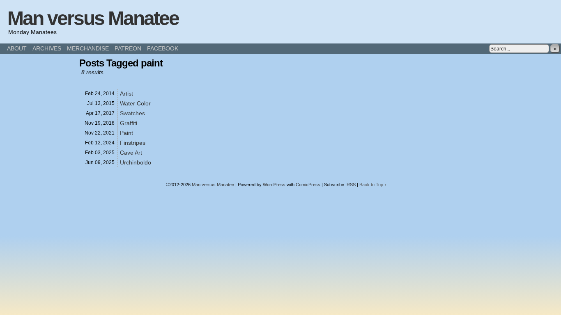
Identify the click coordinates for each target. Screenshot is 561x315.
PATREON (128, 48)
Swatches (132, 113)
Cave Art (131, 152)
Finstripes (132, 142)
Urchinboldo (135, 162)
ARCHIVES (46, 48)
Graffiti (128, 123)
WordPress (274, 184)
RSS (351, 184)
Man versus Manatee (93, 18)
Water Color (135, 103)
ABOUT (17, 48)
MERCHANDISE (88, 48)
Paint (126, 133)
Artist (126, 93)
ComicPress (308, 184)
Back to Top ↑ (373, 184)
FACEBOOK (162, 48)
